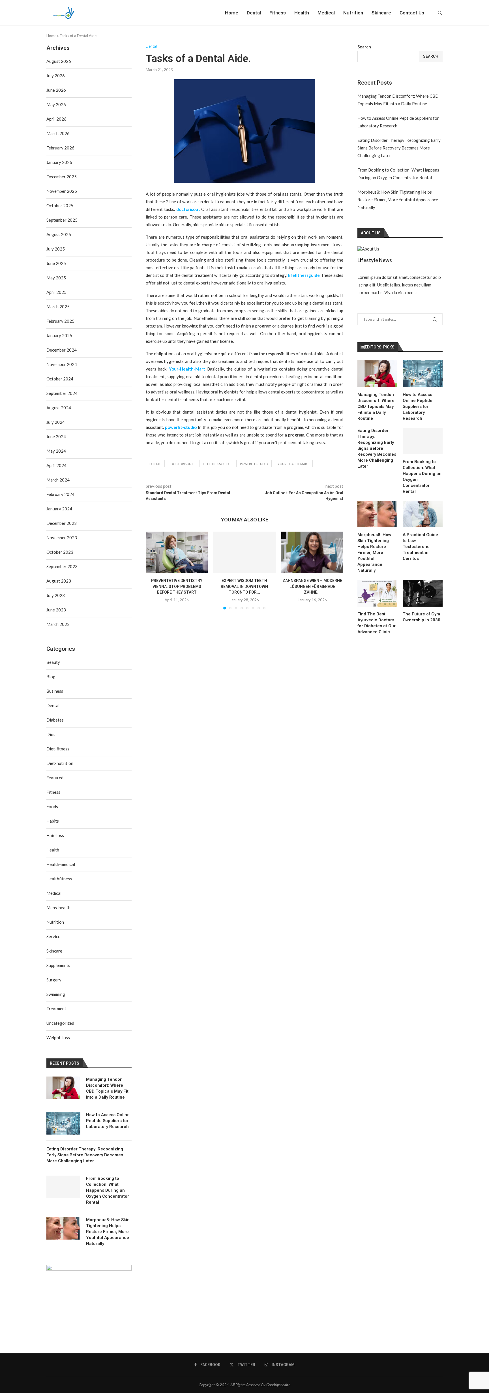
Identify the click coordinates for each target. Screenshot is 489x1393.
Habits (52, 820)
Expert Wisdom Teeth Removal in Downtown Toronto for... (244, 586)
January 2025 (59, 335)
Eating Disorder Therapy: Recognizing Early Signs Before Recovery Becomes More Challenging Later (399, 148)
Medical (326, 13)
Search (364, 46)
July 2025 (55, 248)
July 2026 (55, 75)
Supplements (58, 965)
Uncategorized (60, 1023)
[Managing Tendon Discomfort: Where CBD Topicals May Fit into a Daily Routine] (377, 373)
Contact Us (412, 13)
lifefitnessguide (216, 464)
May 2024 (56, 450)
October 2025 (59, 205)
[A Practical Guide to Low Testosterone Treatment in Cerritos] (423, 514)
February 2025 (60, 321)
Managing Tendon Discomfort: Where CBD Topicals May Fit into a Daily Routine (375, 406)
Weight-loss (58, 1037)
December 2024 (61, 349)
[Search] (440, 12)
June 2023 (56, 609)
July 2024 (55, 422)
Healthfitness (59, 878)
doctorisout (182, 464)
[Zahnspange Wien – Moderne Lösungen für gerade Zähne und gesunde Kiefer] (312, 552)
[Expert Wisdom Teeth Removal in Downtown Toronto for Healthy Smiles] (244, 552)
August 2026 (58, 61)
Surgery (53, 979)
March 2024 (58, 479)
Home (231, 13)
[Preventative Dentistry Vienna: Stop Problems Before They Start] (177, 552)
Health (301, 13)
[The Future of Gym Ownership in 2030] (423, 593)
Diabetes (55, 719)
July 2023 (55, 595)
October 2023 (59, 552)
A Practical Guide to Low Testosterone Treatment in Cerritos (420, 546)
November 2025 (61, 191)
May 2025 (56, 277)
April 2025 (56, 292)
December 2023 (61, 523)
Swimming (55, 994)
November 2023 (61, 537)
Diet (50, 734)
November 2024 (61, 364)
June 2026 (56, 90)
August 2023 (58, 580)
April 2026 (56, 118)
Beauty (53, 662)
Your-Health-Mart (293, 464)
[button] (153, 570)
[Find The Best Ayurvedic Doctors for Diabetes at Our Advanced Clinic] (377, 593)
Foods (52, 806)
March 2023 (58, 624)
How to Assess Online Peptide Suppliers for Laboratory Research (417, 406)
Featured (54, 777)
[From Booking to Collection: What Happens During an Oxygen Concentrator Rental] (423, 441)
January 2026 (59, 162)
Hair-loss (55, 835)
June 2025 (56, 263)
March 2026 (58, 133)
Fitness (277, 13)
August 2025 (58, 234)
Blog (50, 676)
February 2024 (60, 494)
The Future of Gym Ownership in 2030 (421, 616)
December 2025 (61, 176)
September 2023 (62, 566)
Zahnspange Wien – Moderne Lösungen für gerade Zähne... (312, 586)
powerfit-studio (254, 464)
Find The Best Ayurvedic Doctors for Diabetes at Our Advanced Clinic (376, 622)
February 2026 (60, 147)
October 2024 (59, 378)
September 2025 (62, 219)
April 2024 (56, 465)
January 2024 (59, 508)
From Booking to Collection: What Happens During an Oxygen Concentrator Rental (422, 476)
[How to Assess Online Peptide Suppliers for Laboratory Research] (423, 373)
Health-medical (60, 864)
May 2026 (56, 104)
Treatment (56, 1008)
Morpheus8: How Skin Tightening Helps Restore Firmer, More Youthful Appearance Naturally (397, 199)
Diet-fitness (57, 748)
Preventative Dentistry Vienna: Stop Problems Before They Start (176, 586)
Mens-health (58, 907)
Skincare (381, 13)
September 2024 (62, 393)
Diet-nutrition (59, 763)
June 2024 (56, 436)
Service (53, 936)
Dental (254, 13)
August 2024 (58, 407)
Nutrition (353, 13)
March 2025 (58, 306)
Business (54, 691)
